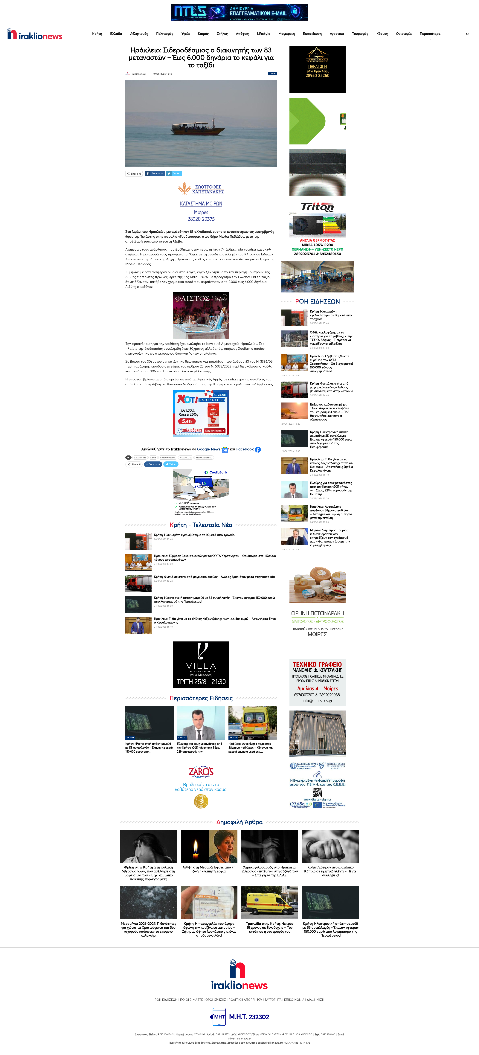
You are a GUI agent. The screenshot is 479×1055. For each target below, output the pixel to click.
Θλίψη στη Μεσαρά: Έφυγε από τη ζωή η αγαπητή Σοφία (209, 869)
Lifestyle (263, 34)
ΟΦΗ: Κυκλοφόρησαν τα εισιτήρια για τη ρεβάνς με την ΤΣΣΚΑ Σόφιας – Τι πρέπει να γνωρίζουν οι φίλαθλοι (331, 337)
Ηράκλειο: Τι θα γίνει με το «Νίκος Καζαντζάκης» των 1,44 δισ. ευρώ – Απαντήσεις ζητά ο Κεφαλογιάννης (331, 464)
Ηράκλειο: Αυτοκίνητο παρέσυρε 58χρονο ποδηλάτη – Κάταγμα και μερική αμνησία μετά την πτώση (331, 512)
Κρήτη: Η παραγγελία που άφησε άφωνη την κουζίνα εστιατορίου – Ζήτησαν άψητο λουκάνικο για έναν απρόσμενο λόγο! (209, 929)
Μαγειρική (286, 34)
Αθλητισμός (139, 34)
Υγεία (185, 34)
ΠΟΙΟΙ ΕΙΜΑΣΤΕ (191, 999)
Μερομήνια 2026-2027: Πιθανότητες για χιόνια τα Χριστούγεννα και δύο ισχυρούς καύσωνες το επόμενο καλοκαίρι (148, 929)
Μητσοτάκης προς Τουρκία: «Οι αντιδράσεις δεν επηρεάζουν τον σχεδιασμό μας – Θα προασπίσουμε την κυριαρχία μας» (330, 537)
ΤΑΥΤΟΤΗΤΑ (273, 999)
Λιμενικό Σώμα (168, 457)
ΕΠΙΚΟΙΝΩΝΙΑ (294, 999)
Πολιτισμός (164, 34)
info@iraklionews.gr (239, 1038)
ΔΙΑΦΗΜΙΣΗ (315, 999)
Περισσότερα (430, 34)
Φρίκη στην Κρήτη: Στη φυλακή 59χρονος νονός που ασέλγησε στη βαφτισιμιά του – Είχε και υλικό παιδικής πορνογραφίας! (148, 873)
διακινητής (140, 457)
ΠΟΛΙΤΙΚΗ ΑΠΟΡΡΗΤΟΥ (245, 999)
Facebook (245, 449)
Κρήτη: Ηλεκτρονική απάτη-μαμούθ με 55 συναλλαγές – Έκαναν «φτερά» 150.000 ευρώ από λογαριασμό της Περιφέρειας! (331, 439)
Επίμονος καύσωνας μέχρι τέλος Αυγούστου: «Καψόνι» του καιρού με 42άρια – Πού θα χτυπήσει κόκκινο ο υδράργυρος (329, 412)
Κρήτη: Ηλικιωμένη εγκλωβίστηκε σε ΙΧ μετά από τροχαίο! (194, 535)
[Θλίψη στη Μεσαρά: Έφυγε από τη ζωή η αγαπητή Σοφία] (209, 846)
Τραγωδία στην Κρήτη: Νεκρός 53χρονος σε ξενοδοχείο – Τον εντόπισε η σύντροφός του (269, 927)
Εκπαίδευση (312, 34)
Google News (209, 449)
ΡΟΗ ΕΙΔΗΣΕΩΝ (166, 999)
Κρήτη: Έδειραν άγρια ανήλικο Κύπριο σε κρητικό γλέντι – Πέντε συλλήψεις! (330, 871)
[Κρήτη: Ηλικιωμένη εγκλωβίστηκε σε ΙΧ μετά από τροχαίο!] (138, 541)
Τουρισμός (360, 34)
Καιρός (203, 34)
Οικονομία (404, 34)
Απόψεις (242, 34)
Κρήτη (97, 34)
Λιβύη (153, 457)
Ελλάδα (116, 34)
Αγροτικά (337, 34)
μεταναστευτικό (204, 457)
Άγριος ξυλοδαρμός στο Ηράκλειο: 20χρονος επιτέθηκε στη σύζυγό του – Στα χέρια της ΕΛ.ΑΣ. (270, 871)
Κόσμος (382, 34)
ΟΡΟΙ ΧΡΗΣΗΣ (215, 999)
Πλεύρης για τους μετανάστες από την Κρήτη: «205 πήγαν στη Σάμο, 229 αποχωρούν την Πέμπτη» (331, 488)
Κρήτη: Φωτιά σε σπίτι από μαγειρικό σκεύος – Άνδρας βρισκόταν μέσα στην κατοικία (214, 577)
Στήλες (222, 34)
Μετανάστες (186, 457)
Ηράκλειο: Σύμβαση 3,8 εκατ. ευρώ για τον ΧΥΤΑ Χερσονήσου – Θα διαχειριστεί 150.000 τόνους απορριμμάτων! (331, 363)
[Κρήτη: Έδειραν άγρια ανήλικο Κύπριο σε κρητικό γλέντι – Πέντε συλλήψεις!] (330, 846)
